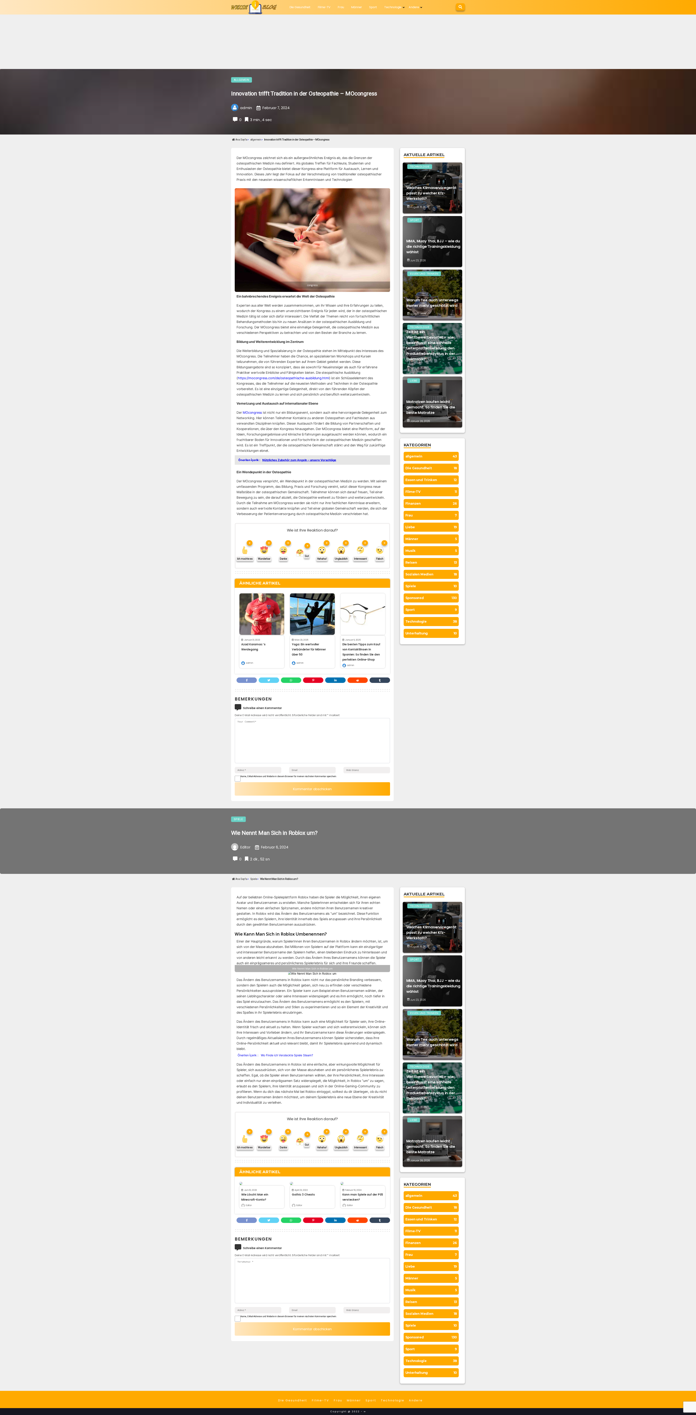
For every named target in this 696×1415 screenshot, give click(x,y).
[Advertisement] (348, 41)
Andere (414, 7)
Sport (373, 7)
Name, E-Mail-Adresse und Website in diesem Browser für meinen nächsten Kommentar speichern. (289, 776)
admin (249, 662)
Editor (249, 1205)
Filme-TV (324, 7)
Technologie (392, 7)
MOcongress (252, 412)
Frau (341, 7)
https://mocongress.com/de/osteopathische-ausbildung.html (283, 378)
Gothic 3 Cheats (303, 1194)
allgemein (241, 80)
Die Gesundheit (299, 7)
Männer (356, 7)
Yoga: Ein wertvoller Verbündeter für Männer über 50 (309, 649)
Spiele (238, 819)
